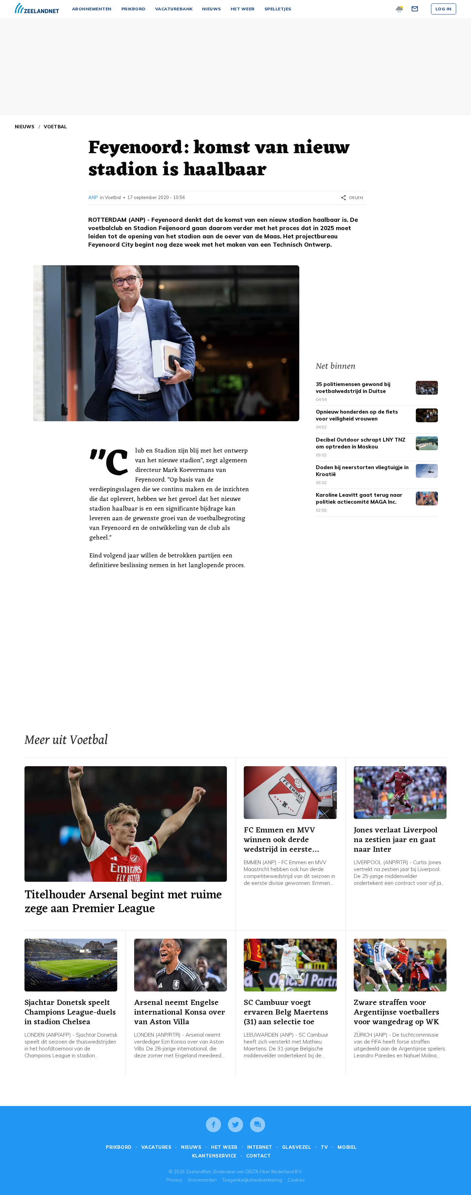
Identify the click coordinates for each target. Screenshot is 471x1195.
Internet (259, 1147)
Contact (258, 1155)
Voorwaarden (202, 1180)
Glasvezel (296, 1147)
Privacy (174, 1180)
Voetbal (55, 126)
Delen (351, 198)
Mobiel (347, 1147)
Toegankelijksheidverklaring (252, 1180)
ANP (93, 197)
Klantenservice (214, 1155)
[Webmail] (415, 8)
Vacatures (156, 1147)
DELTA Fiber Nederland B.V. (273, 1171)
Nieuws (25, 126)
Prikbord (118, 1147)
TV (324, 1147)
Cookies (296, 1180)
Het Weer (224, 1147)
